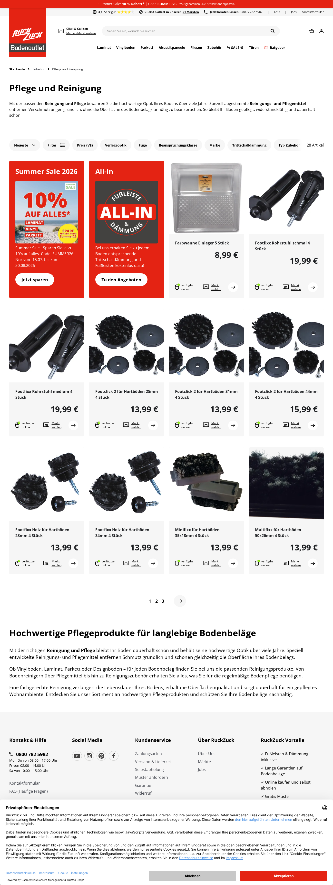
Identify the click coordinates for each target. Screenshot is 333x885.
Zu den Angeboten (121, 280)
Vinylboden (125, 48)
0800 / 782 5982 (236, 12)
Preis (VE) (85, 145)
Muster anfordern (151, 777)
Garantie (143, 785)
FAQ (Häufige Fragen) (28, 791)
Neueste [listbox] (21, 145)
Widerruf (143, 793)
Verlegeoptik (116, 145)
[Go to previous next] (180, 601)
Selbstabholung (149, 769)
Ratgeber (277, 48)
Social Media (87, 740)
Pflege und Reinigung (67, 69)
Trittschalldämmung (249, 145)
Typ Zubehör (289, 145)
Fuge (143, 145)
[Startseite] (27, 32)
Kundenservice (153, 740)
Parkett (147, 48)
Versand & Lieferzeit (153, 761)
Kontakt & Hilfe (27, 740)
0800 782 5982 (32, 754)
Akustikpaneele (172, 48)
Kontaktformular (313, 12)
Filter (52, 145)
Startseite (17, 69)
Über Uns (206, 753)
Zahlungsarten (148, 753)
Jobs (294, 12)
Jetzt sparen (34, 280)
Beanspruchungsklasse (178, 145)
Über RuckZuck (216, 740)
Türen (254, 48)
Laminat (104, 48)
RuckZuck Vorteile (282, 740)
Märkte (204, 761)
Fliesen (196, 48)
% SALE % (235, 48)
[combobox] (24, 145)
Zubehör (214, 48)
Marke (214, 145)
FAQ (277, 12)
